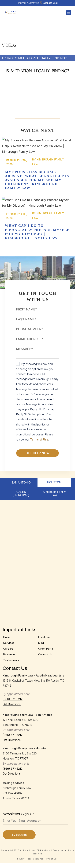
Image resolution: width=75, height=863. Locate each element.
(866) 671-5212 (12, 699)
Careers (8, 648)
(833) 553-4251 (50, 3)
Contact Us (45, 654)
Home (6, 58)
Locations (44, 637)
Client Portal (46, 648)
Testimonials (11, 660)
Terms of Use (39, 439)
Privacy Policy (24, 859)
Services (8, 642)
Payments (9, 654)
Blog (41, 642)
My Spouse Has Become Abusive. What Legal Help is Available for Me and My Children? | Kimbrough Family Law (37, 146)
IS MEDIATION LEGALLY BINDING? (37, 98)
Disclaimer (38, 859)
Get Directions (12, 704)
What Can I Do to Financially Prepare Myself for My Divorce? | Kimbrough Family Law (37, 203)
